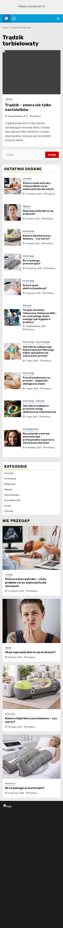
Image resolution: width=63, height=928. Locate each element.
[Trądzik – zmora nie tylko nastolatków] (31, 72)
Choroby (27, 178)
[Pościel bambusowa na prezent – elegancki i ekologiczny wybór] (12, 380)
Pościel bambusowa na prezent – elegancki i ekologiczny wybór (36, 380)
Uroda (7, 505)
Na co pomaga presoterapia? (31, 262)
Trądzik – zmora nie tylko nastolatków (28, 107)
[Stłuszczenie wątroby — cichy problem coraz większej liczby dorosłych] (12, 186)
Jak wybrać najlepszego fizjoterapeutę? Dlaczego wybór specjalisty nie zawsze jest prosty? (38, 351)
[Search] (58, 18)
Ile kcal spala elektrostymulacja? (35, 287)
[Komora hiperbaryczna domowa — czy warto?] (12, 237)
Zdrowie (9, 99)
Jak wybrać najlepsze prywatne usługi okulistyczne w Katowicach (39, 408)
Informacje (28, 231)
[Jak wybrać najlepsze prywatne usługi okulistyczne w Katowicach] (12, 408)
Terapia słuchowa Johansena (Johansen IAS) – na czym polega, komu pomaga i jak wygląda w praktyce (40, 316)
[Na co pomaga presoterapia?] (12, 262)
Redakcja (36, 116)
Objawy (27, 206)
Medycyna (9, 484)
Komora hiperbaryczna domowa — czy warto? (37, 237)
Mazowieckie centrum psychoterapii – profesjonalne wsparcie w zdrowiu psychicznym (38, 438)
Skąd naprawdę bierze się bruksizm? (30, 652)
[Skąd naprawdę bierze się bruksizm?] (12, 212)
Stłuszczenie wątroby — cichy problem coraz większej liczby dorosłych (38, 186)
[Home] (6, 18)
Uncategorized (30, 429)
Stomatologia (43, 342)
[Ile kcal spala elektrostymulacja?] (12, 287)
